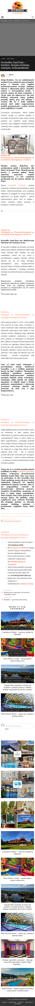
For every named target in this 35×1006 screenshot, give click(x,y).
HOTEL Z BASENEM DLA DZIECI (17, 653)
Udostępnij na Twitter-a (21, 160)
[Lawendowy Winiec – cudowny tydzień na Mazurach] (17, 621)
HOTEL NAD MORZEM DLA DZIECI (13, 650)
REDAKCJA (20, 1002)
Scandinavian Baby (25, 471)
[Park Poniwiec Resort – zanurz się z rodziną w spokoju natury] (17, 702)
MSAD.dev (25, 999)
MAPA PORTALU (29, 1002)
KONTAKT (4, 1002)
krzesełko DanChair (17, 185)
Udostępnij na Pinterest (11, 157)
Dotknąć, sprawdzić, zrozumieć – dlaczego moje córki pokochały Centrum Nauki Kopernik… (17, 962)
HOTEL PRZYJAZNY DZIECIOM (10, 629)
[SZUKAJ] (33, 17)
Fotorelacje (26, 627)
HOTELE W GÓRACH (26, 710)
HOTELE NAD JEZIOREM (26, 629)
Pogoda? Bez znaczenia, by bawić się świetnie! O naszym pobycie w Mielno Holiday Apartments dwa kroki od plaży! (17, 687)
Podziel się (5, 155)
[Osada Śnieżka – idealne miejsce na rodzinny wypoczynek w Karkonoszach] (17, 977)
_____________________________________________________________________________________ (17, 515)
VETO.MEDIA (17, 1003)
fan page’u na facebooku (19, 548)
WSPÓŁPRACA (12, 1002)
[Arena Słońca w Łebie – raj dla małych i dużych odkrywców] (17, 647)
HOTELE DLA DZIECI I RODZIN (13, 627)
